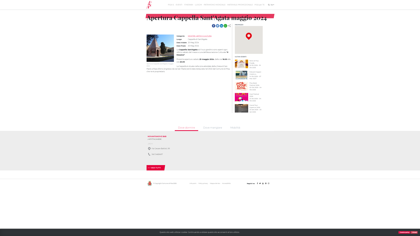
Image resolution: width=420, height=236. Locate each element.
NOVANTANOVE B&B (157, 136)
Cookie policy (404, 232)
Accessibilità (226, 183)
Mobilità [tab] (235, 127)
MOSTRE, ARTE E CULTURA (200, 36)
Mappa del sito (215, 183)
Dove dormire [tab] (186, 127)
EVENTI (179, 5)
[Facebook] (213, 26)
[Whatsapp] (225, 26)
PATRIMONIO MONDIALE (215, 5)
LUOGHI (198, 5)
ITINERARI (188, 5)
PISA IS (171, 5)
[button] (229, 25)
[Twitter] (217, 26)
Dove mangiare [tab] (212, 127)
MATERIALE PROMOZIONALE (240, 5)
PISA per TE (260, 5)
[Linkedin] (221, 26)
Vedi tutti (156, 168)
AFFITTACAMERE (154, 139)
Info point (193, 183)
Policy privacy (203, 183)
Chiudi (414, 232)
